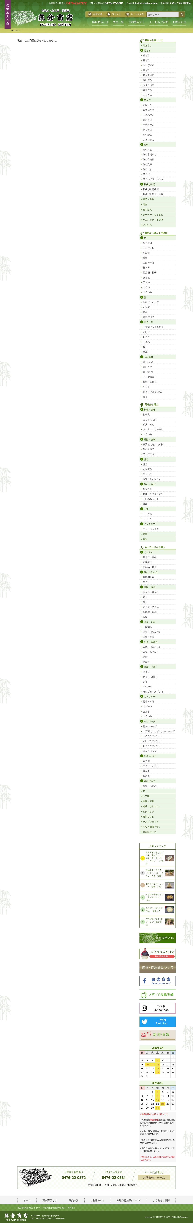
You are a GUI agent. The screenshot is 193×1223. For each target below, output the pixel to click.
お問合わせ (179, 22)
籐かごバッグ (150, 751)
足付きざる (148, 75)
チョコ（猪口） (151, 676)
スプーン (147, 706)
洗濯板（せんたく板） (154, 444)
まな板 (146, 277)
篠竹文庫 (147, 164)
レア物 (146, 796)
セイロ (146, 671)
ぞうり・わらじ (151, 765)
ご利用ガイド (136, 22)
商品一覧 (118, 22)
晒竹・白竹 (148, 199)
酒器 (145, 503)
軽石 (145, 396)
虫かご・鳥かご (151, 592)
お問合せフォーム (154, 1177)
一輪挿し (147, 626)
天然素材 (148, 356)
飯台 (145, 257)
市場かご (147, 104)
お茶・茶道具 (151, 641)
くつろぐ (148, 552)
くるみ (146, 341)
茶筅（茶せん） (151, 651)
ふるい (146, 287)
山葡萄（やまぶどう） (154, 327)
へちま (146, 386)
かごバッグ (149, 721)
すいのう (147, 686)
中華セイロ (148, 247)
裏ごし (146, 582)
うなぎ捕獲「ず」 (152, 826)
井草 (145, 351)
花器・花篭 (149, 621)
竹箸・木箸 (148, 701)
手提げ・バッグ (151, 302)
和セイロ (147, 242)
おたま (146, 711)
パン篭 (146, 307)
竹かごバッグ (150, 726)
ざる (145, 681)
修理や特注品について (129, 1200)
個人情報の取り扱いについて (29, 1207)
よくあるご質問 (158, 22)
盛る (146, 459)
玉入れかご (148, 114)
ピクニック (148, 811)
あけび (146, 332)
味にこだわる (151, 572)
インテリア (149, 524)
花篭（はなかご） (152, 631)
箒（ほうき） (150, 454)
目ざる (146, 70)
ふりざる (147, 94)
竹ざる (147, 50)
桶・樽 (146, 267)
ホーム (16, 30)
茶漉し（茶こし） (152, 646)
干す (146, 508)
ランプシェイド (151, 821)
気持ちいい (149, 756)
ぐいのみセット (151, 498)
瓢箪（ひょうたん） (153, 391)
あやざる (147, 469)
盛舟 (145, 464)
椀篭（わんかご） (152, 479)
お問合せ (71, 1207)
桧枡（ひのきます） (153, 494)
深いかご (147, 134)
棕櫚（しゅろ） (151, 381)
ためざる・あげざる (153, 691)
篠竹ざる (147, 149)
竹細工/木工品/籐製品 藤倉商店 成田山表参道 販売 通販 (42, 17)
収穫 (145, 534)
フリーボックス (151, 528)
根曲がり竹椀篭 (151, 189)
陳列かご (147, 119)
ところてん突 (150, 419)
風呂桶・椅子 (150, 272)
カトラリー (149, 696)
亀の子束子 (148, 449)
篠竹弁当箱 (148, 159)
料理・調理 (149, 409)
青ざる (146, 60)
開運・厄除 (148, 801)
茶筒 (145, 656)
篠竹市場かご (150, 154)
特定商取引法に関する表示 (54, 1207)
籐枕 (145, 312)
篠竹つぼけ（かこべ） (154, 179)
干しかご (147, 518)
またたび (147, 366)
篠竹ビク (147, 174)
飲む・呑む (149, 484)
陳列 (145, 539)
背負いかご (148, 109)
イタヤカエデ (150, 376)
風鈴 (145, 616)
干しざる (147, 513)
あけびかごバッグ (152, 741)
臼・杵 (146, 282)
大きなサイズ (149, 831)
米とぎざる (148, 65)
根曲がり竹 (149, 184)
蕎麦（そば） (151, 666)
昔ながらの (149, 780)
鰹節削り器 (148, 577)
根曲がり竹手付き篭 (153, 194)
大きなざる (148, 84)
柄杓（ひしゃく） (152, 806)
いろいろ (147, 224)
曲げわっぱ (148, 262)
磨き (145, 204)
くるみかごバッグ (152, 736)
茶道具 (146, 661)
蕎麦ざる (147, 89)
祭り (145, 601)
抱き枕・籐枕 (150, 557)
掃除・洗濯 (149, 439)
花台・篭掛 (148, 636)
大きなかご (148, 139)
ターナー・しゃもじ (153, 214)
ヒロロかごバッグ (152, 746)
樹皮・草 (148, 322)
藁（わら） (148, 361)
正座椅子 (147, 562)
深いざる (147, 80)
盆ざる (146, 55)
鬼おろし (147, 45)
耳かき (146, 770)
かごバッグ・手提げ (153, 219)
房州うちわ (148, 816)
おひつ (146, 252)
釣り (145, 596)
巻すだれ (147, 209)
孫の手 (146, 775)
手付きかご (148, 124)
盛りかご (147, 129)
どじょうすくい (151, 606)
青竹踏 (146, 761)
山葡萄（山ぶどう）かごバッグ (159, 731)
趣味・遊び (149, 587)
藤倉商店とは (100, 22)
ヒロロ (146, 337)
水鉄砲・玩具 (150, 611)
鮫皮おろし (148, 424)
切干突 (146, 414)
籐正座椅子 (148, 317)
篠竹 (146, 144)
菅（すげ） (148, 371)
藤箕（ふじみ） (151, 785)
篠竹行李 (147, 169)
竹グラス (147, 489)
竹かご (147, 99)
